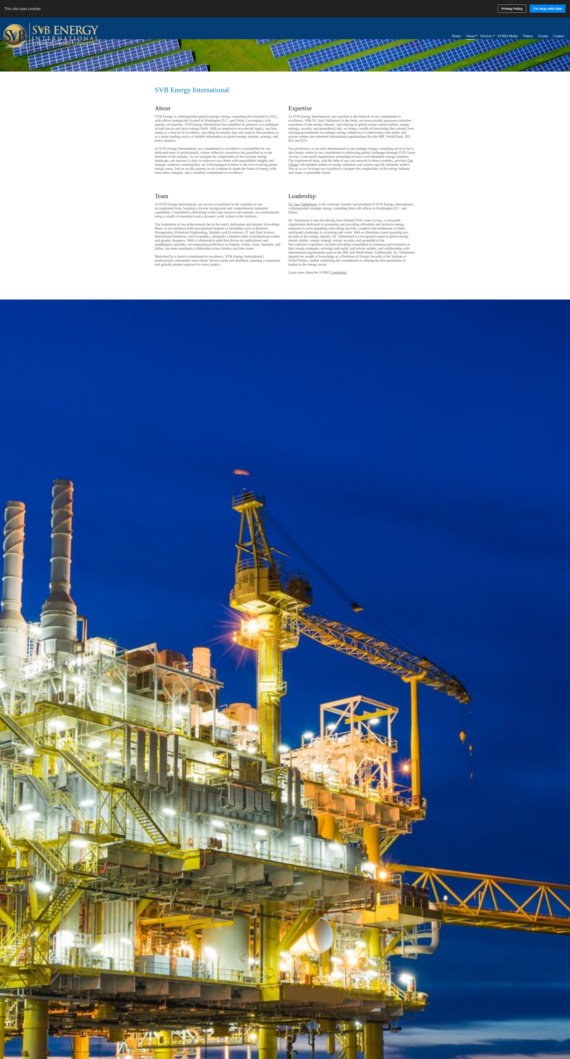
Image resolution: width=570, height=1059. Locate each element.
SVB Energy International (192, 90)
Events (543, 36)
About (162, 108)
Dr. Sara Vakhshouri (302, 204)
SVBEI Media (507, 36)
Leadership (302, 196)
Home (456, 36)
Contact (558, 36)
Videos (528, 36)
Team (161, 196)
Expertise (300, 108)
